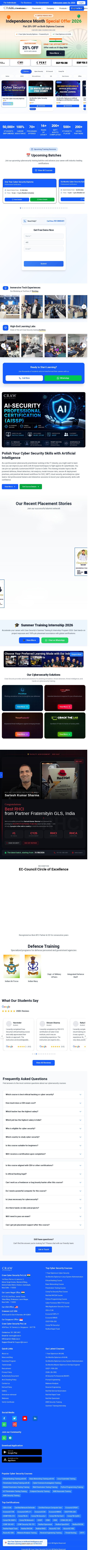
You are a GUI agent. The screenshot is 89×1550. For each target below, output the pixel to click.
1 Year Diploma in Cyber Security (57, 1276)
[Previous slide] (3, 306)
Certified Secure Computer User (50, 1510)
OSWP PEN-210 (9, 1519)
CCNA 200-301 (66, 1523)
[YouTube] (24, 1421)
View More (9, 487)
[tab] (26, 72)
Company (50, 8)
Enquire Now (76, 654)
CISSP (40, 1523)
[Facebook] (4, 1421)
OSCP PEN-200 (51, 1324)
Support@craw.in (21, 1345)
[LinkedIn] (35, 1421)
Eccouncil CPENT (72, 1510)
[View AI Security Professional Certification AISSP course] (43, 419)
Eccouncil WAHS (51, 1320)
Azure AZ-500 (8, 1535)
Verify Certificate (8, 1405)
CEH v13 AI (49, 1313)
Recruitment (6, 1371)
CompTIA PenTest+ (56, 1519)
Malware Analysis (52, 1386)
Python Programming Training (72, 1490)
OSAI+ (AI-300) (51, 1375)
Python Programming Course (56, 1302)
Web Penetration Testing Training (45, 1490)
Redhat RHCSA (26, 1531)
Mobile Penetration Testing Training (16, 1490)
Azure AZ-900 (69, 1531)
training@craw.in (15, 1338)
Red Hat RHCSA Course (54, 1298)
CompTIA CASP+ (9, 1523)
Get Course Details (29, 487)
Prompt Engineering (53, 1382)
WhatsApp (64, 378)
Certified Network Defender (25, 1510)
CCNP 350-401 (8, 1527)
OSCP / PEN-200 (52, 1371)
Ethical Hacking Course (54, 1283)
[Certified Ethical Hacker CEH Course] (70, 62)
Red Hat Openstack (53, 1401)
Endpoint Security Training (39, 1494)
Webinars (5, 1401)
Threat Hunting (70, 1535)
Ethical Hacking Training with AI (14, 1481)
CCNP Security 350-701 (26, 1527)
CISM (48, 1523)
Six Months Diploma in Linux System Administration (64, 1279)
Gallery (4, 1394)
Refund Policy (7, 1390)
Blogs (74, 8)
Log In (81, 3)
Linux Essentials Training (66, 1481)
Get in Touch (43, 1252)
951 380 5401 (16, 1335)
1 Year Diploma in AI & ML (55, 1356)
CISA (55, 1523)
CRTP (82, 1535)
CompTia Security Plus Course (57, 1294)
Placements (36, 8)
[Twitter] (14, 1421)
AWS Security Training (54, 1405)
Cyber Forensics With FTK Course (57, 1306)
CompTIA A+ (23, 1519)
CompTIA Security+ (53, 1328)
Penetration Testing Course (56, 1291)
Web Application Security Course (57, 1309)
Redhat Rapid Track (53, 1332)
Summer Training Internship (56, 1408)
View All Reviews (43, 1065)
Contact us (6, 1386)
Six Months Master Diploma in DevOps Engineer (63, 1368)
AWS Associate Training (62, 1494)
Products (63, 8)
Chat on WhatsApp (57, 640)
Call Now (26, 378)
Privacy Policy (7, 1375)
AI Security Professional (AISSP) (57, 1379)
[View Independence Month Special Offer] (43, 35)
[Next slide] (84, 306)
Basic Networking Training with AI (42, 1481)
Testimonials (6, 1368)
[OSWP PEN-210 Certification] (49, 62)
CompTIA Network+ (26, 1523)
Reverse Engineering (53, 1390)
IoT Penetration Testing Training (15, 1494)
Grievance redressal (9, 1397)
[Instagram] (14, 1427)
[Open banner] (1, 775)
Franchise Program (9, 1364)
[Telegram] (10, 1440)
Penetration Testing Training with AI (16, 1486)
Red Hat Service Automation (56, 1394)
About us (5, 1356)
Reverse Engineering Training (51, 1535)
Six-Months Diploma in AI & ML (57, 1360)
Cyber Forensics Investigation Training (47, 1486)
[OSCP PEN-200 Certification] (28, 62)
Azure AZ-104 (54, 1531)
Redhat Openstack (45, 1527)
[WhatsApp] (4, 1427)
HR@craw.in (15, 1342)
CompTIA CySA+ (73, 1519)
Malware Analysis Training (27, 1535)
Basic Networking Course (55, 1287)
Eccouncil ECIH (40, 1515)
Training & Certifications (17, 8)
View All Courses (45, 170)
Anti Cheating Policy (9, 1382)
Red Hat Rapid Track (53, 1397)
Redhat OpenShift (62, 1527)
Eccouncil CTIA (8, 1515)
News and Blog (7, 1360)
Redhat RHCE (41, 1531)
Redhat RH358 (78, 1527)
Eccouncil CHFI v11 (52, 1317)
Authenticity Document (10, 1379)
